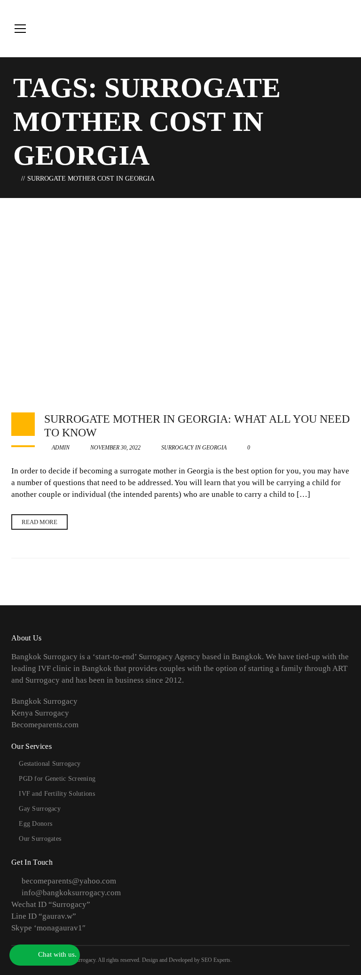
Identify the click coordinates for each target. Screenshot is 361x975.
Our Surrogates (40, 838)
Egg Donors (35, 823)
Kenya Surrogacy (40, 712)
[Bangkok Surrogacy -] (291, 28)
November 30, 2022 (115, 447)
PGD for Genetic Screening (57, 778)
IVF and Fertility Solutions (57, 793)
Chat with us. (56, 954)
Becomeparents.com (44, 724)
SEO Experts (215, 960)
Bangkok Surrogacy (44, 701)
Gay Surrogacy (40, 808)
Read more (39, 522)
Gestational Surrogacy (49, 763)
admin (60, 447)
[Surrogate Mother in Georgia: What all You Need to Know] (180, 300)
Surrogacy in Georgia (194, 447)
